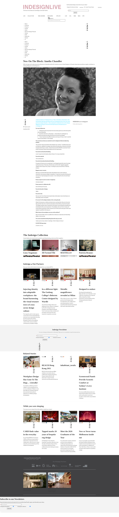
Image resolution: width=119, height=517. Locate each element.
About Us (25, 455)
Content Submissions (32, 455)
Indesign (25, 280)
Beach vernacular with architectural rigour (32, 488)
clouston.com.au (39, 225)
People (26, 28)
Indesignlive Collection (57, 337)
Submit (26, 37)
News (26, 23)
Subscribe (27, 36)
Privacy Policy (52, 455)
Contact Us (46, 455)
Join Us (75, 12)
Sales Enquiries (40, 455)
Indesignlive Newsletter (40, 337)
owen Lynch (27, 126)
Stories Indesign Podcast (30, 31)
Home (43, 356)
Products (27, 25)
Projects (27, 44)
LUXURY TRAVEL (52, 491)
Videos (26, 33)
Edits (26, 34)
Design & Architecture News (72, 7)
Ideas (26, 30)
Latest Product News (90, 7)
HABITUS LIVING (27, 490)
